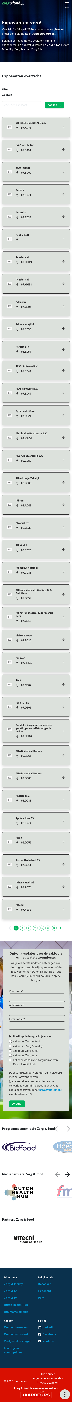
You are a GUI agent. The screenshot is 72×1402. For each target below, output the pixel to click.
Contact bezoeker (16, 1327)
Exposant (44, 1291)
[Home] (13, 3)
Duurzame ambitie (16, 1311)
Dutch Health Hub (16, 1305)
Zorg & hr (10, 1291)
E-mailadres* (17, 1019)
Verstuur (17, 1103)
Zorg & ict (10, 1298)
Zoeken (7, 94)
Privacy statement (48, 1382)
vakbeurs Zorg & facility (28, 1046)
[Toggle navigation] (67, 4)
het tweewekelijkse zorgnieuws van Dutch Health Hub (35, 1062)
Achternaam (16, 1005)
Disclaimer (48, 1374)
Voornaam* (16, 991)
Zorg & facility (13, 1284)
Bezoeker (44, 1284)
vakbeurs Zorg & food (26, 1041)
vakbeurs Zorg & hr (25, 1055)
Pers (41, 1298)
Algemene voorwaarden (48, 1378)
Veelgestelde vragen (17, 1341)
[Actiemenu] (65, 1394)
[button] (36, 127)
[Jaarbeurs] (36, 1394)
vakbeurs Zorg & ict (25, 1050)
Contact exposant (16, 1334)
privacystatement (50, 1089)
